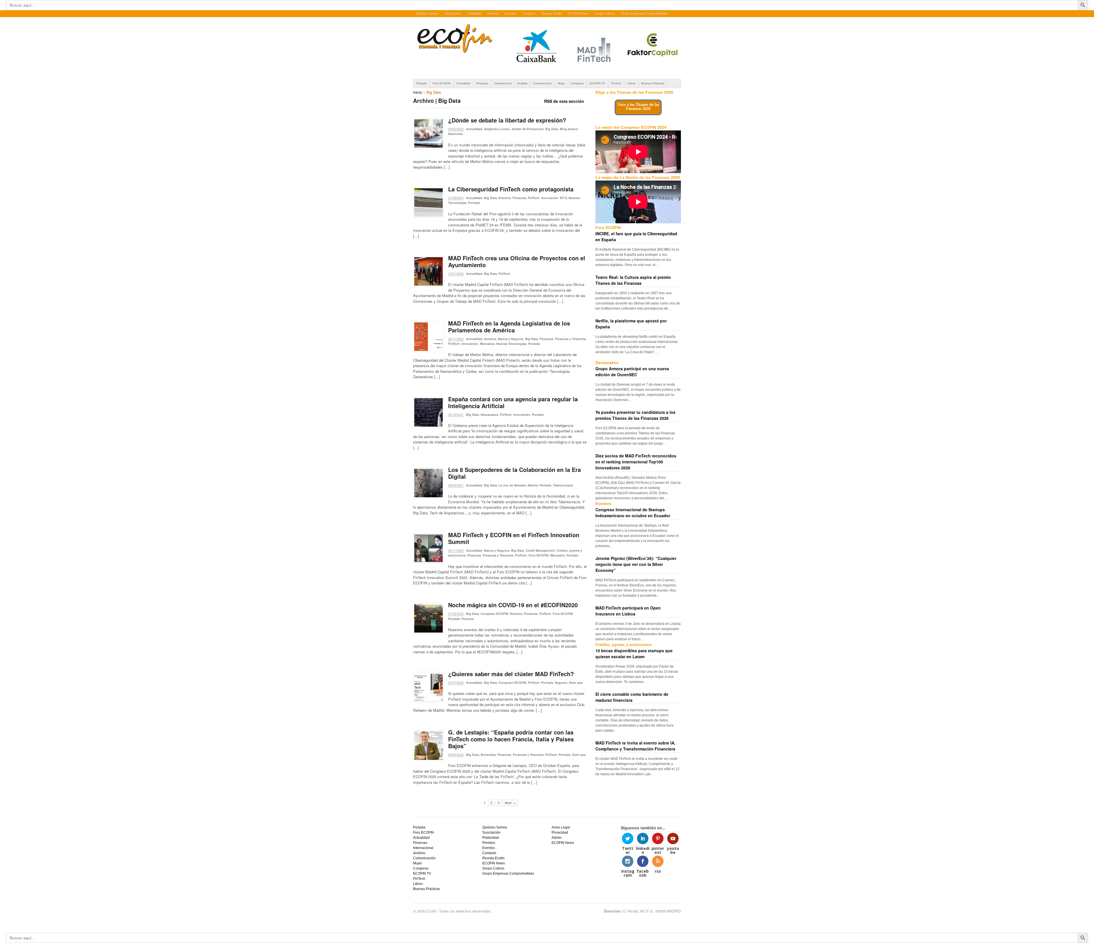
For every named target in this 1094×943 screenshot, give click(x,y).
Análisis (522, 83)
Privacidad (560, 832)
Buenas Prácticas (652, 83)
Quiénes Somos (427, 13)
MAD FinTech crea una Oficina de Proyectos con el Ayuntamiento (516, 261)
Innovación (549, 198)
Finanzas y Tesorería (570, 339)
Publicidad (474, 13)
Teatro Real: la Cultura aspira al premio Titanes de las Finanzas (633, 280)
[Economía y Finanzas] (454, 51)
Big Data (551, 129)
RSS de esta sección (564, 101)
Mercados (487, 343)
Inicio (417, 92)
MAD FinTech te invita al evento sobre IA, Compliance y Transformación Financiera (635, 746)
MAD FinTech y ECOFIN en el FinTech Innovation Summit (513, 538)
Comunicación (542, 83)
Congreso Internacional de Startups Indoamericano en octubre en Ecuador (632, 512)
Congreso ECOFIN (494, 613)
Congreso (577, 83)
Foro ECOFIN (441, 83)
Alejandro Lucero (497, 129)
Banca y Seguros (510, 339)
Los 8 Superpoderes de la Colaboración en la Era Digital (514, 472)
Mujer (561, 83)
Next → (510, 803)
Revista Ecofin (552, 13)
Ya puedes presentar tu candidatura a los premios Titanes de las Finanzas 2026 (635, 415)
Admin (557, 838)
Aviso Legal (561, 827)
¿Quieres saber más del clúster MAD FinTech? (511, 674)
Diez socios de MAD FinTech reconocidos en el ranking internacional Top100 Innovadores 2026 (635, 462)
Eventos (511, 13)
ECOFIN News (578, 13)
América (490, 339)
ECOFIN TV (597, 83)
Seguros (561, 682)
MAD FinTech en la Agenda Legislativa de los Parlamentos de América (509, 326)
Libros (631, 83)
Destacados (489, 414)
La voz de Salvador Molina (518, 485)
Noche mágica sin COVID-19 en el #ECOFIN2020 (513, 605)
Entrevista (488, 754)
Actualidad (463, 83)
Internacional (502, 83)
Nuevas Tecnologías (511, 343)
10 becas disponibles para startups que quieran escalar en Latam (634, 653)
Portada (421, 83)
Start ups (576, 682)
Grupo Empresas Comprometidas (644, 13)
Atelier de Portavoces (528, 129)
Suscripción (453, 13)
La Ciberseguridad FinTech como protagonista (510, 189)
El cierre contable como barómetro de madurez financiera (631, 697)
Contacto (529, 13)
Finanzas (482, 83)
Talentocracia (563, 485)
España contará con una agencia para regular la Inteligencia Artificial (513, 402)
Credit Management (540, 550)
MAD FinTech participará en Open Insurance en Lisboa (628, 611)
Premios (493, 13)
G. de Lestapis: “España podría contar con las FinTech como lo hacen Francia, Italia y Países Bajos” (511, 739)
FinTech (616, 83)
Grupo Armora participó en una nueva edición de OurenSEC (632, 371)
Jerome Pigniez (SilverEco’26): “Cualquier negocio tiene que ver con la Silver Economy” (635, 564)
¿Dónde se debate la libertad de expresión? (507, 120)
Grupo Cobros (605, 13)
